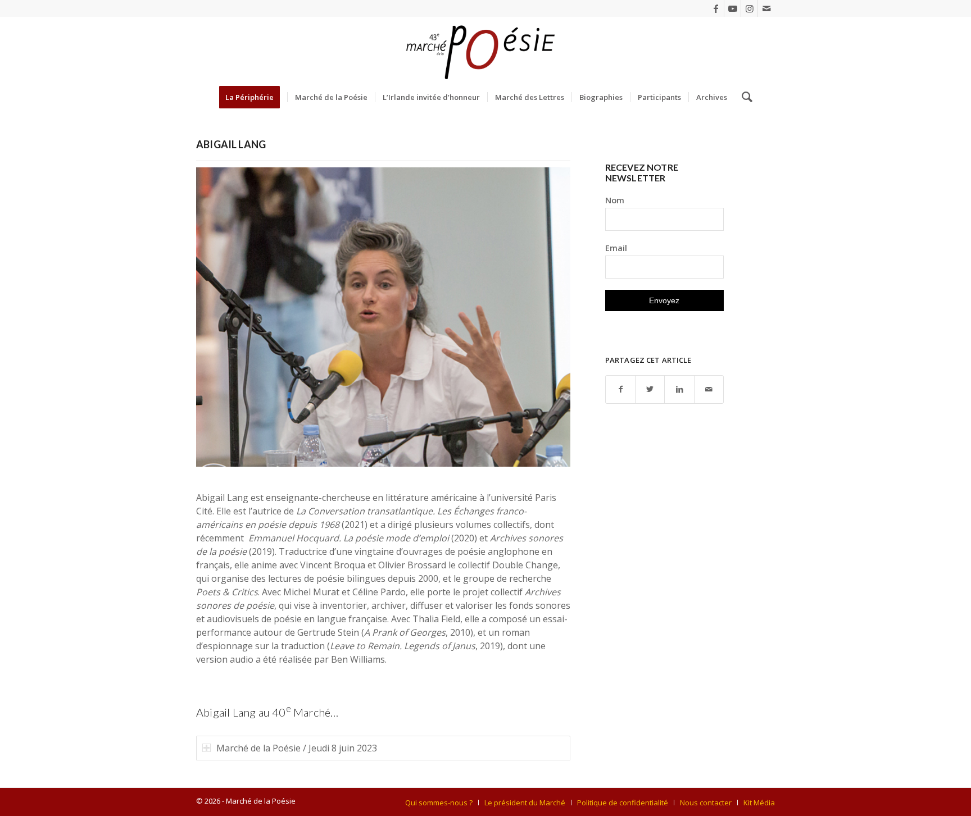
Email (616, 247)
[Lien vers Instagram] (749, 8)
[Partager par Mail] (709, 389)
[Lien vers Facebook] (715, 8)
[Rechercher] (743, 97)
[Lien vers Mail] (766, 8)
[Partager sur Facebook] (620, 389)
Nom (614, 200)
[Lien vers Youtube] (732, 8)
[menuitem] (253, 97)
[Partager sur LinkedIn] (679, 389)
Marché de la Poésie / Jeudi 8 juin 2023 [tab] (296, 748)
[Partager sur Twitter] (650, 389)
